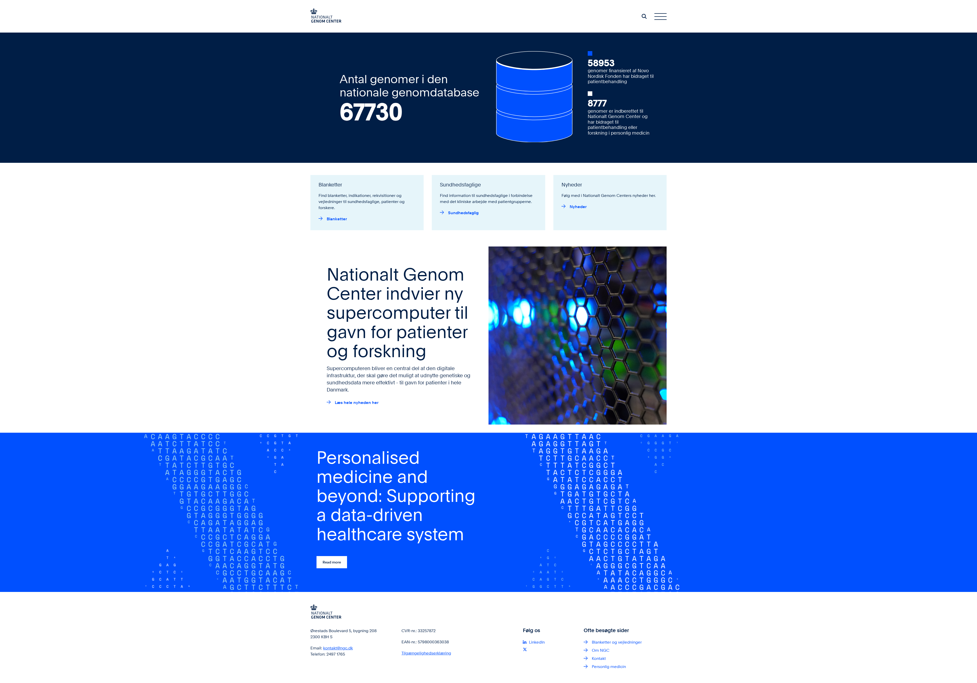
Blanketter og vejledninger (617, 642)
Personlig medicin (609, 666)
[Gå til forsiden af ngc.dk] (325, 16)
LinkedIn (537, 642)
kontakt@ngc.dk (338, 648)
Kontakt (599, 658)
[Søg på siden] (644, 16)
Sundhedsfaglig (463, 212)
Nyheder (578, 206)
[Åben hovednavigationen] (660, 16)
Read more (332, 562)
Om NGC (600, 650)
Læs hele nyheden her (357, 402)
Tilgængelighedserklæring (426, 653)
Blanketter (337, 218)
